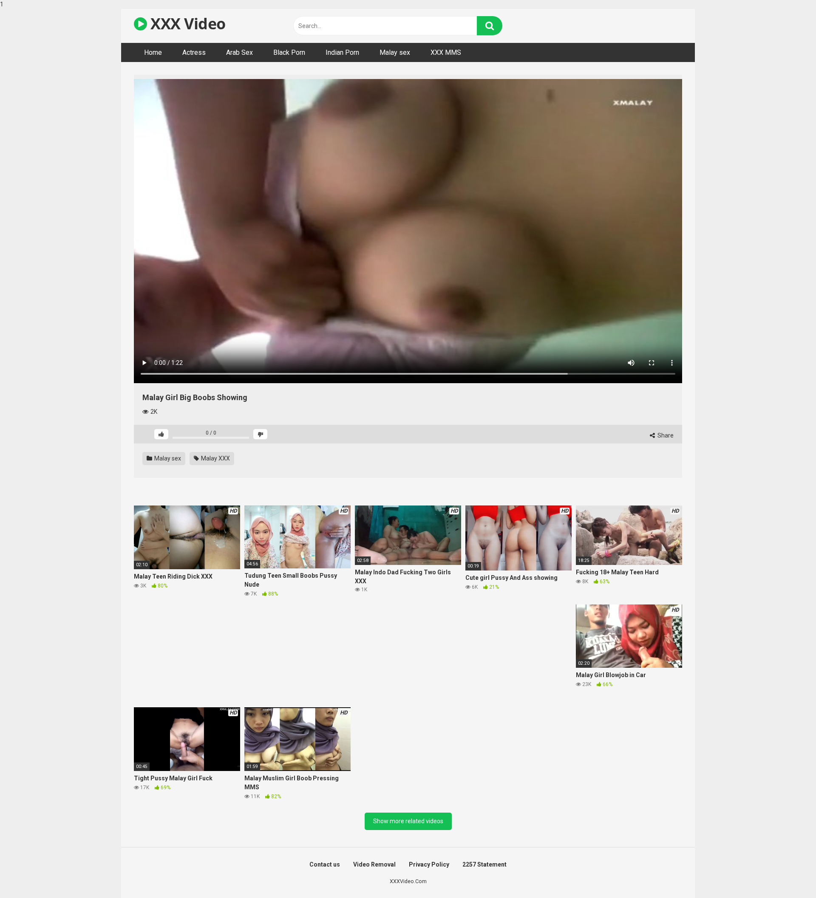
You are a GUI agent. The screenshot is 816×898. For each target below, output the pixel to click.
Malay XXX (215, 458)
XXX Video (186, 23)
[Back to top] (787, 874)
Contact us (324, 864)
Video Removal (374, 864)
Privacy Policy (429, 864)
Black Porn (289, 52)
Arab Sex (239, 52)
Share (665, 435)
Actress (194, 52)
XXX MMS (446, 52)
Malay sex (395, 52)
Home (153, 52)
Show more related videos (408, 821)
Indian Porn (342, 52)
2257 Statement (484, 864)
